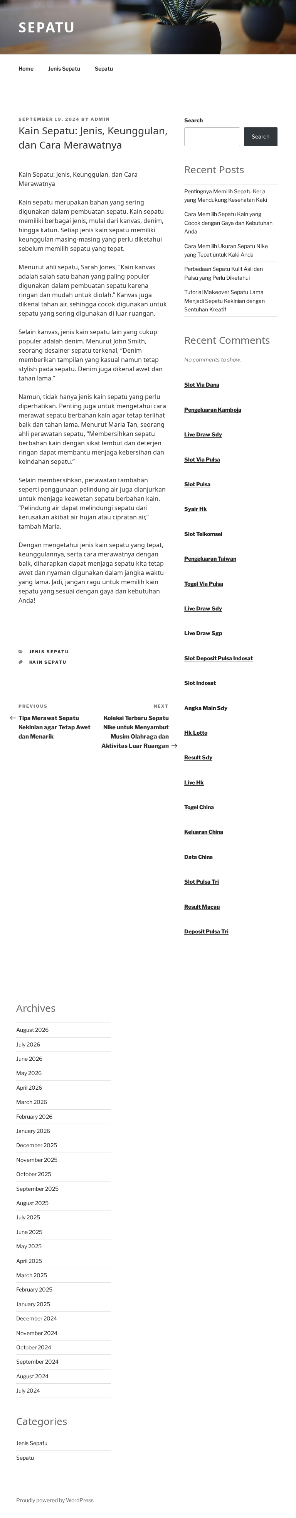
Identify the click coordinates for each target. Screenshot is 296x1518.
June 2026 (29, 1058)
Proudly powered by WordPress (55, 1500)
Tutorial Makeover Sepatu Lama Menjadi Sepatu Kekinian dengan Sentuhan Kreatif (224, 301)
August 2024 (32, 1376)
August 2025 (32, 1203)
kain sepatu (48, 662)
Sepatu (47, 27)
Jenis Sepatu (64, 68)
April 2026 (29, 1087)
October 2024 (33, 1347)
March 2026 (31, 1102)
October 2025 (33, 1174)
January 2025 (33, 1304)
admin (100, 119)
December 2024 (36, 1318)
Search (193, 120)
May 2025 (29, 1246)
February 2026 (34, 1116)
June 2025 (29, 1232)
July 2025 (28, 1217)
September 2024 (37, 1361)
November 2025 (36, 1159)
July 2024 (28, 1390)
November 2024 (36, 1333)
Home (26, 68)
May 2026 (29, 1073)
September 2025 (37, 1188)
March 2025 (31, 1275)
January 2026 (33, 1131)
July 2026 (28, 1044)
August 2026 (32, 1029)
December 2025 (36, 1145)
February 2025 (34, 1289)
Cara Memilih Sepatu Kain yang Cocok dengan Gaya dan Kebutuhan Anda (228, 223)
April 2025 (29, 1261)
